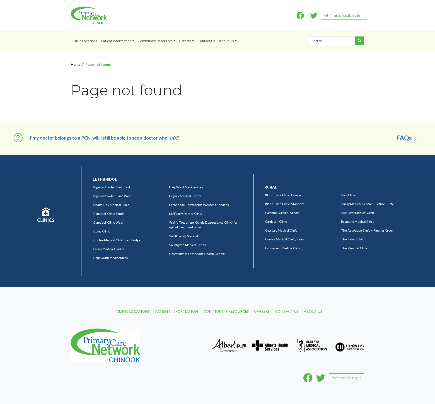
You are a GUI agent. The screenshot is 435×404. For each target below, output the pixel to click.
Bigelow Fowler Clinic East (111, 187)
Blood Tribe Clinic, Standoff (284, 204)
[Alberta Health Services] (270, 345)
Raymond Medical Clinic (357, 221)
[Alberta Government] (228, 345)
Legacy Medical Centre (185, 196)
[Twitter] (320, 377)
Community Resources (155, 41)
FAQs (404, 138)
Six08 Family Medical (183, 236)
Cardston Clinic (276, 221)
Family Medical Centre (108, 249)
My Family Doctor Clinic (185, 213)
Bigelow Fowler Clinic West (112, 196)
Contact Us (206, 41)
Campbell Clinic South (108, 213)
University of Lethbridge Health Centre (197, 254)
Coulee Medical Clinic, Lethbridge (116, 240)
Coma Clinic (101, 231)
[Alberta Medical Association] (312, 345)
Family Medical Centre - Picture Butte (367, 204)
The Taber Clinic (352, 239)
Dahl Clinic (348, 195)
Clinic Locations (84, 41)
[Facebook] (307, 377)
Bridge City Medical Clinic (111, 205)
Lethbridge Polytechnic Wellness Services (199, 205)
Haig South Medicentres (110, 258)
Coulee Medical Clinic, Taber (285, 239)
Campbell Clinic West (108, 222)
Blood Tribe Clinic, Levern (283, 195)
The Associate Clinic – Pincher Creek (367, 230)
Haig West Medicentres (186, 187)
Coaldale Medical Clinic (281, 230)
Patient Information (116, 41)
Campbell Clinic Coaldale (282, 213)
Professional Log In (345, 15)
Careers (185, 41)
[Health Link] (349, 345)
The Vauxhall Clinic (354, 248)
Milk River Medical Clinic (358, 213)
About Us (226, 41)
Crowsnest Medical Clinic (283, 248)
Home (75, 64)
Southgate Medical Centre (188, 245)
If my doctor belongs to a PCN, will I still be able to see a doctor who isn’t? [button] (103, 137)
